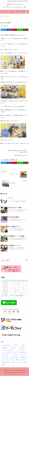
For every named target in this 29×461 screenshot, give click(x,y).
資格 (3, 364)
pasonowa (25, 155)
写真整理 (23, 357)
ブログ (8, 16)
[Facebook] (9, 30)
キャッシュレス (6, 352)
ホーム (3, 16)
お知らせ (13, 347)
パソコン (5, 355)
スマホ (14, 352)
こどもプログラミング (7, 350)
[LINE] (20, 30)
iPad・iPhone (17, 150)
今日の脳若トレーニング (14, 245)
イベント (21, 350)
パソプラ (14, 355)
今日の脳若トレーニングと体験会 (16, 236)
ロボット (5, 357)
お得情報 (4, 347)
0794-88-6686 (10, 1)
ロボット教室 (14, 357)
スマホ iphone (23, 352)
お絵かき (22, 347)
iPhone (16, 345)
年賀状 (18, 359)
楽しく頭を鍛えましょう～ (14, 226)
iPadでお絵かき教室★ (13, 217)
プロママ (22, 355)
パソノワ (10, 198)
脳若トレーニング (23, 152)
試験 (25, 362)
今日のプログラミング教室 (14, 207)
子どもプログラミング (7, 359)
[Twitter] (3, 30)
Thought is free (21, 372)
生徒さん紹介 (24, 150)
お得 (23, 345)
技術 (24, 359)
